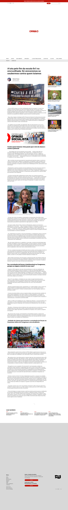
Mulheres (7, 480)
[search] (59, 3)
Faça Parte (31, 485)
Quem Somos (8, 486)
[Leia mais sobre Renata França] (9, 79)
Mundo (12, 58)
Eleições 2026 (14, 60)
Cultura (52, 58)
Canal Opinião (59, 58)
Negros (7, 481)
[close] (67, 1)
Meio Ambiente (19, 58)
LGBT (7, 482)
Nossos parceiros (9, 487)
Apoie (49, 3)
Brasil (7, 58)
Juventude (45, 58)
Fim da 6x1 (7, 60)
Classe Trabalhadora (36, 58)
